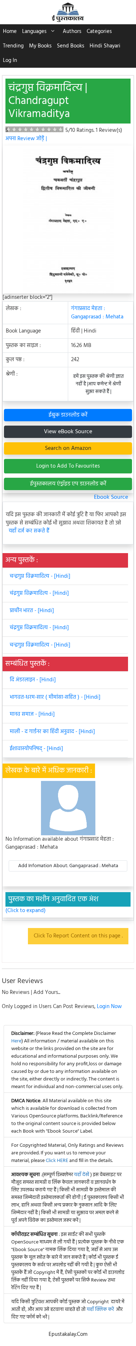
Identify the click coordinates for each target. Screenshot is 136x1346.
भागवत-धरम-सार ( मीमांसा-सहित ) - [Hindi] (55, 697)
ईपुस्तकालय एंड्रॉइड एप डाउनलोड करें (68, 484)
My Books (40, 46)
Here (16, 1041)
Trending (13, 46)
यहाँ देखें (82, 1175)
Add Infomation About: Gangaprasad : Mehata (68, 866)
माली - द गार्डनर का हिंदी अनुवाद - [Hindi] (52, 731)
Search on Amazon (68, 448)
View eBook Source (68, 431)
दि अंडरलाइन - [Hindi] (33, 680)
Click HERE (57, 1161)
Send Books (70, 46)
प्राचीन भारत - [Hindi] (32, 610)
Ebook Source (111, 497)
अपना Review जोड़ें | (26, 138)
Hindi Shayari (105, 46)
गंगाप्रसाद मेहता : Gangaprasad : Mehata (97, 312)
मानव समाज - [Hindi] (32, 714)
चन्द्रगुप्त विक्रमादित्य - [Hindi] (40, 576)
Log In (10, 60)
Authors (72, 31)
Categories (99, 31)
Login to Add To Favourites (68, 466)
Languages (34, 31)
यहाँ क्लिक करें (100, 1309)
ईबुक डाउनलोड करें (68, 415)
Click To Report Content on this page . (78, 936)
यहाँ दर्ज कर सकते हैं (29, 531)
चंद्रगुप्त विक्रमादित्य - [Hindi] (39, 593)
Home (10, 31)
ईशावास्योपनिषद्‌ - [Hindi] (36, 748)
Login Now (109, 1006)
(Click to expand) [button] (25, 911)
